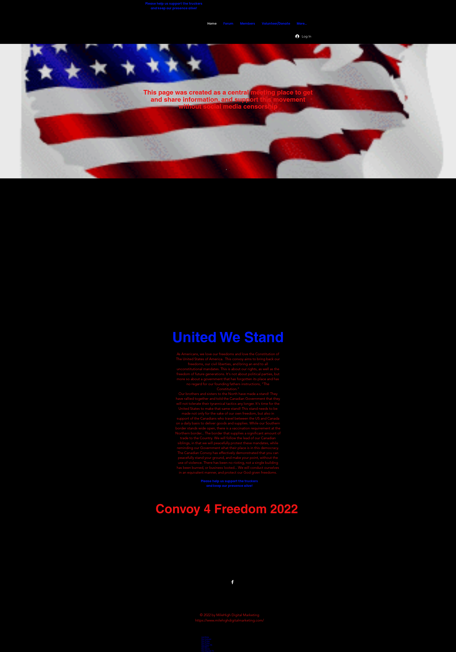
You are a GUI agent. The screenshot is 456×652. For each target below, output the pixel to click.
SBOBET (205, 647)
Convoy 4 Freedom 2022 (170, 26)
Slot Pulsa (205, 641)
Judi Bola (205, 637)
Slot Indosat (206, 639)
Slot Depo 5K (206, 645)
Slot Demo (205, 649)
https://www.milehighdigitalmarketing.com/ (229, 620)
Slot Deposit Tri (207, 651)
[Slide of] (226, 169)
